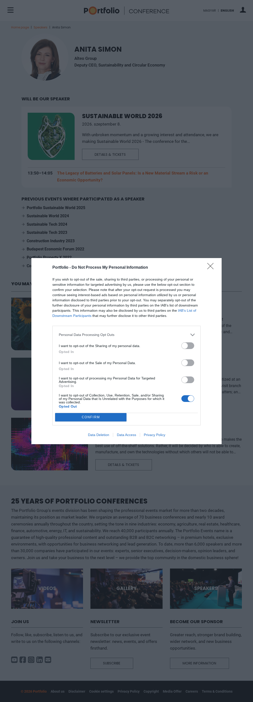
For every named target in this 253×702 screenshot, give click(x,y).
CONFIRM (91, 417)
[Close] (212, 267)
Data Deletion (98, 435)
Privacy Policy (154, 435)
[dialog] (126, 351)
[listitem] (126, 334)
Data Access (126, 435)
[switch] (187, 345)
